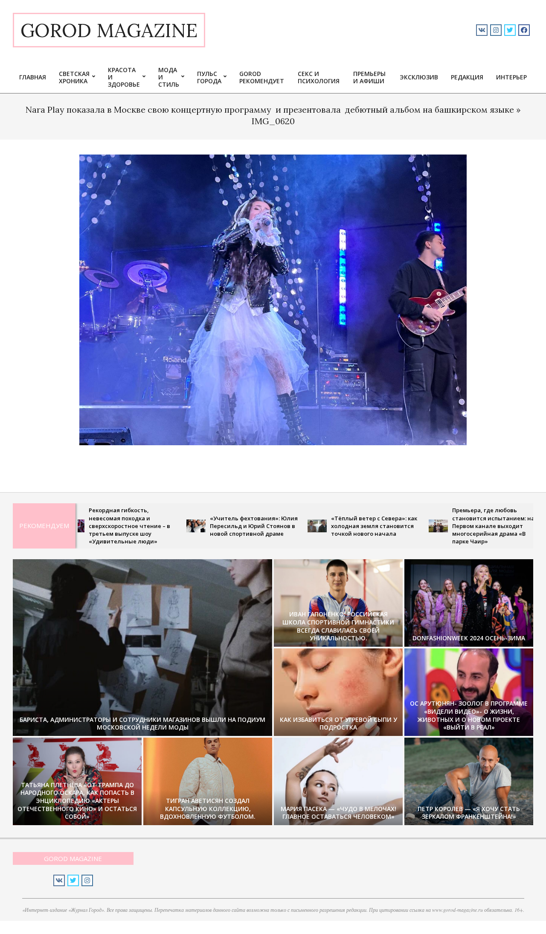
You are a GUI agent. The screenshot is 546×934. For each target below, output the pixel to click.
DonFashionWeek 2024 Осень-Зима (468, 638)
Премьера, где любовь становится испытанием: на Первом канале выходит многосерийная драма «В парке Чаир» (450, 525)
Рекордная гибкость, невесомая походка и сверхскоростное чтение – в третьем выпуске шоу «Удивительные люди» (86, 525)
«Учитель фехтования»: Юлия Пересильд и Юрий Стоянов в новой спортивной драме (211, 525)
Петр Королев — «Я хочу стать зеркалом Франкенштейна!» (469, 813)
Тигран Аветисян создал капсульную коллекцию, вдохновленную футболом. (208, 808)
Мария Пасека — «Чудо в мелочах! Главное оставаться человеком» (338, 813)
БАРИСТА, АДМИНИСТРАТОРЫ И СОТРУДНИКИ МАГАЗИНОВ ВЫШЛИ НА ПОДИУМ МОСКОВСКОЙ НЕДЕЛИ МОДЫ (142, 723)
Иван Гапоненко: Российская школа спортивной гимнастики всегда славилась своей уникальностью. (338, 626)
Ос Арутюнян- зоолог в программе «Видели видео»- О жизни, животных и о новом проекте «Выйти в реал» (469, 715)
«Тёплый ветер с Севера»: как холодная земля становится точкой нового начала (331, 525)
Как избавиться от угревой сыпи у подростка (338, 723)
